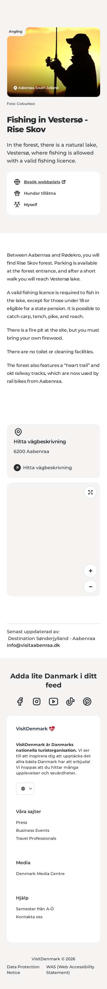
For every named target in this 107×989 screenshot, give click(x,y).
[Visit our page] (37, 702)
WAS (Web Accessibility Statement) (70, 969)
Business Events (32, 830)
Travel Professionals (36, 838)
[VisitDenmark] (35, 729)
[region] (53, 539)
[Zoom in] (90, 570)
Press (21, 822)
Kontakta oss (29, 916)
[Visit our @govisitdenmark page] (70, 702)
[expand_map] (90, 492)
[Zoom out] (90, 586)
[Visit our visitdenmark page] (53, 702)
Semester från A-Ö (35, 908)
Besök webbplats (42, 181)
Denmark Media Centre (40, 873)
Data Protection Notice (23, 969)
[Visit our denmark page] (20, 702)
